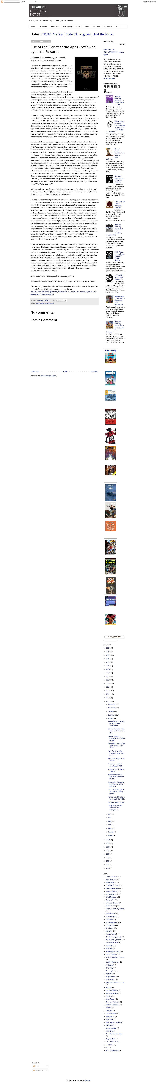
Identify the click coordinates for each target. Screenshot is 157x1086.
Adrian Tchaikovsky (112, 1050)
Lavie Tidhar (110, 1031)
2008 (108, 847)
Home (33, 27)
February (111, 832)
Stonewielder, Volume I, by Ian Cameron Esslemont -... (116, 723)
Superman (109, 1019)
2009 (108, 843)
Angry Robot (110, 999)
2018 (108, 676)
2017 (108, 680)
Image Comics (110, 977)
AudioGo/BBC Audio (113, 951)
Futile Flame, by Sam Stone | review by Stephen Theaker (119, 256)
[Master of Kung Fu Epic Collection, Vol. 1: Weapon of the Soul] (110, 574)
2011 (108, 701)
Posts (37, 1066)
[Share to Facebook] (63, 300)
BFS (117, 27)
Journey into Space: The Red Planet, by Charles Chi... (116, 731)
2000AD (108, 1008)
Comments (39, 1070)
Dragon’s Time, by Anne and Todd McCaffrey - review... (116, 792)
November (112, 708)
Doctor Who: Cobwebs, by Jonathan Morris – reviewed (116, 784)
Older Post (94, 372)
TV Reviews (110, 1045)
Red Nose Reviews (112, 1002)
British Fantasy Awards (113, 937)
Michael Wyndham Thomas (115, 957)
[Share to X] (61, 300)
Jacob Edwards (49, 303)
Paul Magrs (109, 1016)
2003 (108, 865)
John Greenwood (111, 922)
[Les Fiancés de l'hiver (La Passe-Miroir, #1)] (110, 400)
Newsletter (96, 27)
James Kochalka (111, 1028)
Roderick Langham (78, 34)
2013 (108, 694)
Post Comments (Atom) (48, 376)
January (111, 835)
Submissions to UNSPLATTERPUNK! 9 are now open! (114, 52)
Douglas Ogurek (111, 891)
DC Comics (109, 919)
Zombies (109, 996)
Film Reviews (40, 303)
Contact (86, 27)
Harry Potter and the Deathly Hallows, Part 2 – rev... (116, 753)
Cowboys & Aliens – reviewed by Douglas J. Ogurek (116, 738)
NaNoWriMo (110, 980)
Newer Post (35, 372)
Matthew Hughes (112, 993)
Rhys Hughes (110, 971)
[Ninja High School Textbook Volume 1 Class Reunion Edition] (110, 554)
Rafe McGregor (111, 897)
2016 (108, 683)
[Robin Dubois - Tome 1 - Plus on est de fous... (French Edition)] (110, 385)
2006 (108, 854)
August (111, 718)
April (110, 825)
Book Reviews (110, 880)
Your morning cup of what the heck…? (119, 277)
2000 (108, 868)
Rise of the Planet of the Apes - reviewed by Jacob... (116, 746)
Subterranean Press (112, 1005)
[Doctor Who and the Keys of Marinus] (111, 594)
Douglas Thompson (112, 962)
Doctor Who (110, 900)
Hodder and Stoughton (114, 1022)
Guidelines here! (109, 78)
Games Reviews (111, 954)
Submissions (55, 27)
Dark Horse (109, 928)
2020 (108, 669)
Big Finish (109, 949)
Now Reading (110, 351)
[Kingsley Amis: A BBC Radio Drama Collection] (110, 606)
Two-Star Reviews (112, 943)
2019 (108, 673)
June (110, 818)
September (112, 715)
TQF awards (108, 27)
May (110, 821)
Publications (43, 27)
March (110, 828)
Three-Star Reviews (112, 888)
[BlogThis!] (59, 300)
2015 (108, 687)
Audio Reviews (111, 906)
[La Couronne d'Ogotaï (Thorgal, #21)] (110, 460)
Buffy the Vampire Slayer (114, 1034)
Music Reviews (111, 1014)
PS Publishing (110, 925)
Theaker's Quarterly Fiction (115, 909)
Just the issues (104, 34)
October (111, 711)
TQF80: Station (52, 34)
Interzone (109, 931)
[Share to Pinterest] (65, 300)
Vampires (109, 974)
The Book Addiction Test (116, 802)
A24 (107, 1048)
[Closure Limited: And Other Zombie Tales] (110, 444)
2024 (108, 655)
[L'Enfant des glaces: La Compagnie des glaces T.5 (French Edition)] (110, 500)
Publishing (109, 965)
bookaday (109, 946)
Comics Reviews (111, 894)
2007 (108, 850)
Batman (108, 987)
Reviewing (109, 968)
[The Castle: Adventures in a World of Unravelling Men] (110, 363)
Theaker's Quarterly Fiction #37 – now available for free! (119, 101)
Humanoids (110, 1025)
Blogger (88, 1080)
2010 (108, 840)
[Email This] (57, 300)
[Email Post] (53, 300)
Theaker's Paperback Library (115, 982)
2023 (108, 659)
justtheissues (110, 914)
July (109, 814)
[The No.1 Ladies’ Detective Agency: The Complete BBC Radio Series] (110, 624)
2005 (108, 858)
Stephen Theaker (111, 877)
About (78, 27)
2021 (108, 666)
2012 (108, 698)
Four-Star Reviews (112, 885)
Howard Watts (111, 934)
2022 (108, 662)
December (112, 704)
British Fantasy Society (113, 940)
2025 (108, 652)
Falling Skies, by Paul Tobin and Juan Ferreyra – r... (115, 808)
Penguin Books (111, 1039)
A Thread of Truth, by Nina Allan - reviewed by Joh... (116, 777)
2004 (108, 861)
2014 (108, 690)
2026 (108, 648)
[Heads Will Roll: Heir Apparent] (110, 475)
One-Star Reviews (112, 1042)
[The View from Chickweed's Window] (110, 424)
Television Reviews (112, 903)
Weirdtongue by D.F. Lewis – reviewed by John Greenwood (120, 301)
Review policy (67, 27)
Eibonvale (109, 1011)
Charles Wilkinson (112, 990)
